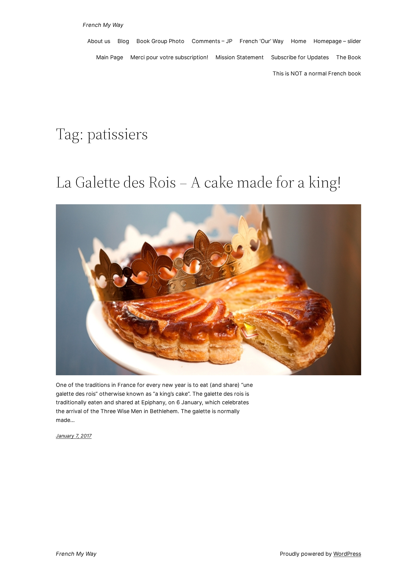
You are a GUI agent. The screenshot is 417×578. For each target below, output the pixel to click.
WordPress (347, 554)
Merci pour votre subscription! (169, 57)
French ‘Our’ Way (262, 41)
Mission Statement (240, 57)
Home (298, 41)
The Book (348, 57)
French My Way (103, 25)
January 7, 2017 (74, 436)
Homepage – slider (337, 41)
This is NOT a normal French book (317, 73)
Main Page (109, 57)
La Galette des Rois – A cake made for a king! (198, 182)
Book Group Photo (160, 41)
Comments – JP (212, 41)
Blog (123, 41)
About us (98, 41)
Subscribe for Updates (300, 57)
